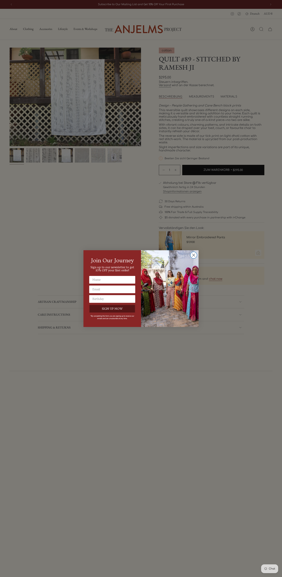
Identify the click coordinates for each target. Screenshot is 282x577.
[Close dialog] (193, 255)
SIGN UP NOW (112, 308)
